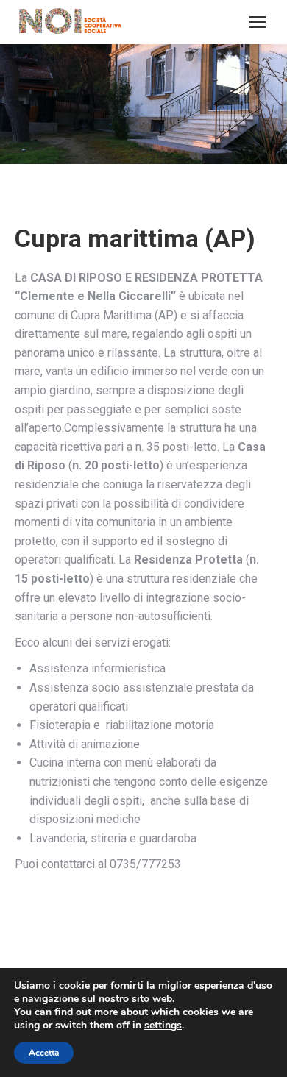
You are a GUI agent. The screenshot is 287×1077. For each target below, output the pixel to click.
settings (163, 1025)
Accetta (44, 1053)
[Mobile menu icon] (257, 22)
